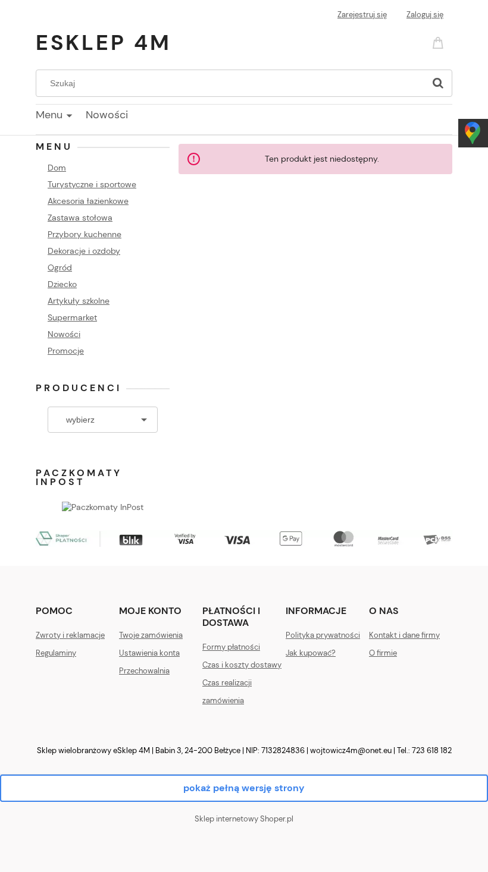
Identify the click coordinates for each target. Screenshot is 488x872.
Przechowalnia (144, 671)
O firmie (383, 653)
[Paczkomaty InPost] (102, 505)
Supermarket (72, 317)
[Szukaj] (438, 83)
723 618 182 (432, 750)
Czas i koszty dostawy (241, 665)
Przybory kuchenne (84, 234)
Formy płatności (231, 647)
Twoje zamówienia (151, 635)
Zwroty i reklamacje (70, 635)
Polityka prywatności (323, 635)
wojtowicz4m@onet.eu (351, 750)
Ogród (60, 267)
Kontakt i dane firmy (404, 635)
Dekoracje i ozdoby (84, 250)
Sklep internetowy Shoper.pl (244, 819)
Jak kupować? (311, 653)
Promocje (66, 350)
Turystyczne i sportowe (92, 184)
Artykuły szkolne (79, 300)
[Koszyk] (439, 42)
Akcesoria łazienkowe (88, 201)
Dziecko (62, 284)
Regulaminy (56, 653)
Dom (57, 167)
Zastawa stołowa (80, 217)
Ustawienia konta (149, 653)
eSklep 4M (103, 42)
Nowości (64, 334)
